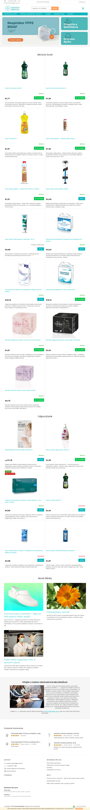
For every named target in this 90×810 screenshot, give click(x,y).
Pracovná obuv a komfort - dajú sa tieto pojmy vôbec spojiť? (65, 778)
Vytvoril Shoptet (81, 806)
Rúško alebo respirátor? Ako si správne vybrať (60, 783)
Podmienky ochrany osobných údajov (58, 765)
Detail (82, 198)
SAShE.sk (7, 795)
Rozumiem (79, 808)
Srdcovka (7, 790)
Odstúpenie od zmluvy (54, 770)
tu (73, 808)
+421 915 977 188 (12, 766)
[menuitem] (10, 14)
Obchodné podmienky (43, 2)
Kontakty (49, 767)
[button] (6, 31)
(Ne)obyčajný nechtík (53, 781)
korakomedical (11, 771)
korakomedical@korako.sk (51, 711)
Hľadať (55, 8)
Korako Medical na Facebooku (16, 768)
